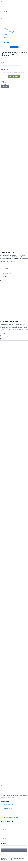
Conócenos (6, 42)
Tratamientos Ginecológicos (12, 32)
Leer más (5, 86)
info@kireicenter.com (8, 804)
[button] (2, 84)
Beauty (5, 34)
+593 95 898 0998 (8, 813)
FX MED (6, 29)
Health (5, 37)
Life (5, 36)
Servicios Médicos (10, 31)
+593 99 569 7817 (8, 808)
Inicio (5, 28)
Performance (7, 39)
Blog (5, 40)
